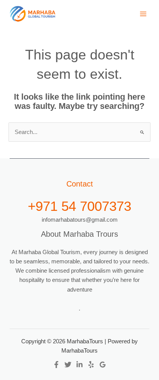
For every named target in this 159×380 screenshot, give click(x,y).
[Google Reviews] (102, 364)
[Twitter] (67, 364)
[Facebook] (56, 364)
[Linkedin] (79, 364)
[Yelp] (91, 364)
